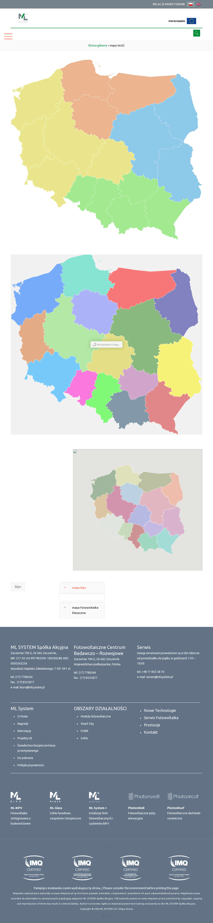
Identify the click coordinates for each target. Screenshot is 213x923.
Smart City (87, 723)
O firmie (22, 716)
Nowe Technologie (160, 710)
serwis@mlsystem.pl (159, 677)
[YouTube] (109, 916)
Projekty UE (24, 738)
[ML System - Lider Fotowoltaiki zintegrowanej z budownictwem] (23, 18)
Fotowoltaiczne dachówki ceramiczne (183, 813)
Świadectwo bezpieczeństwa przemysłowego (36, 748)
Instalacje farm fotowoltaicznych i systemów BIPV (101, 815)
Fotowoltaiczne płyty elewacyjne (141, 813)
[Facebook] (104, 916)
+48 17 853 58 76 (153, 671)
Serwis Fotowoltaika (161, 718)
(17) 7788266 (24, 677)
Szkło (84, 738)
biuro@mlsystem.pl (32, 687)
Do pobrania (25, 758)
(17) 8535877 (25, 682)
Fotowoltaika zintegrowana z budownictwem (21, 815)
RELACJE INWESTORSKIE (169, 4)
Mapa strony (126, 909)
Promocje (152, 725)
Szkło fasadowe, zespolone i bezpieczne (65, 813)
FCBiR (84, 731)
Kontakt (151, 732)
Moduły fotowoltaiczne (96, 716)
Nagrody (22, 723)
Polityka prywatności (30, 765)
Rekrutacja (24, 731)
